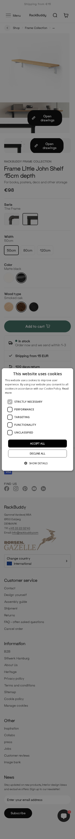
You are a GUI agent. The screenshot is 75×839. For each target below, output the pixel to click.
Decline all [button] (37, 453)
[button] (37, 462)
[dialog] (37, 419)
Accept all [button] (37, 443)
